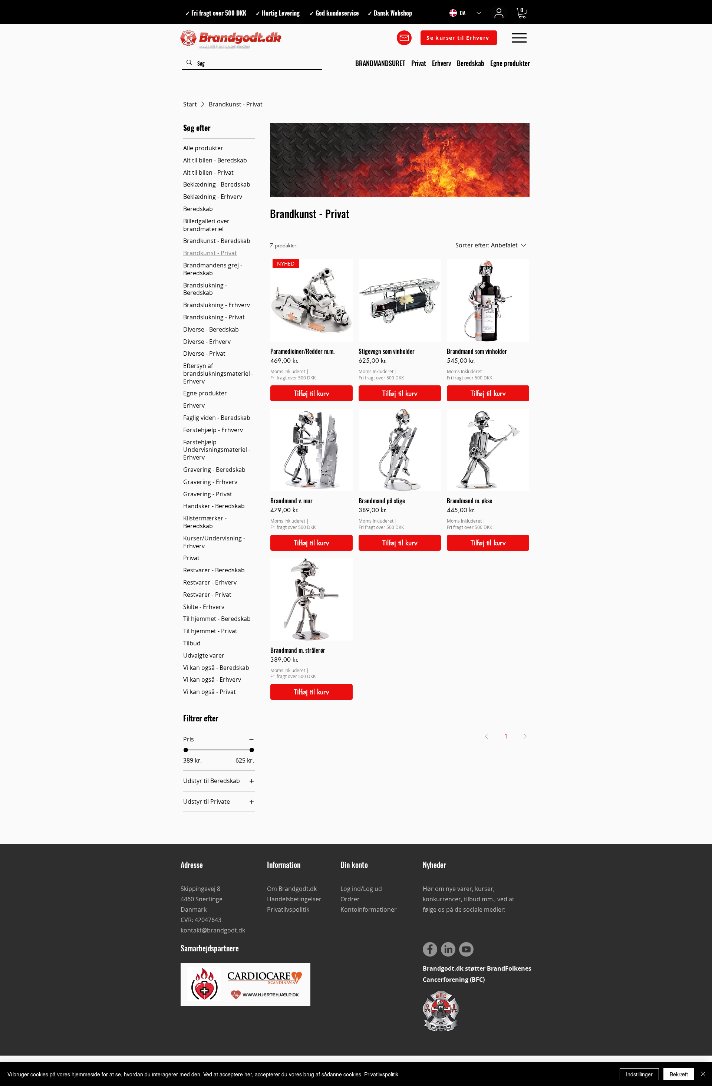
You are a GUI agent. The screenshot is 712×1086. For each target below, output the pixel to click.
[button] (522, 13)
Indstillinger (639, 1074)
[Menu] (519, 38)
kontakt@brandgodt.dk (213, 930)
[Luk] (703, 1074)
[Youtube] (466, 949)
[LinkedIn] (448, 949)
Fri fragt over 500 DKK (293, 378)
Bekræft (679, 1074)
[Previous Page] (486, 736)
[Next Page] (525, 736)
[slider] (185, 750)
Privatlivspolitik (381, 1074)
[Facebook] (430, 949)
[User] (499, 13)
